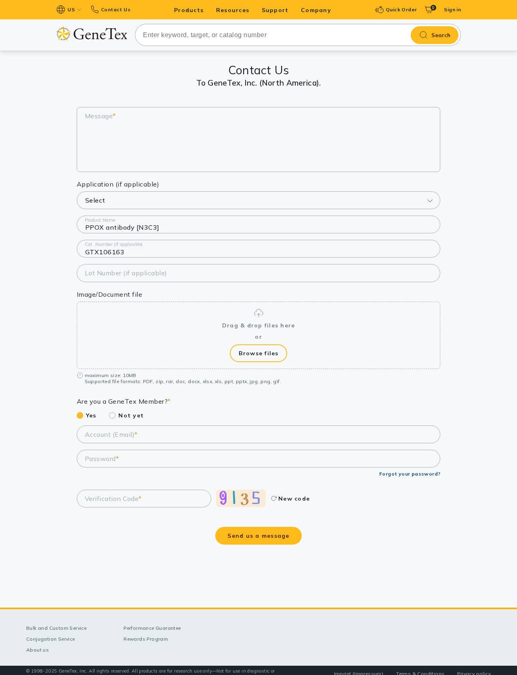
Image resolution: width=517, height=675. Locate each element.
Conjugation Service (50, 639)
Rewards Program (146, 639)
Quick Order (401, 9)
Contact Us (115, 9)
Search (440, 35)
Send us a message (258, 535)
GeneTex (91, 33)
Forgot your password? (409, 474)
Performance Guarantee (152, 628)
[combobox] (298, 35)
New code (294, 498)
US (71, 9)
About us (37, 650)
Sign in (452, 9)
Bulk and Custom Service (56, 628)
